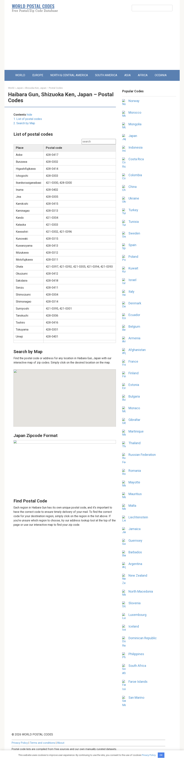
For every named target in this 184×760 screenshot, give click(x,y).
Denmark (134, 303)
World (11, 88)
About (60, 742)
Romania (134, 470)
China (132, 187)
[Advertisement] (92, 43)
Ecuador (134, 315)
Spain (132, 245)
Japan (19, 88)
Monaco (134, 408)
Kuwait (133, 268)
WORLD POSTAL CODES (33, 6)
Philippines (136, 654)
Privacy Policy (20, 742)
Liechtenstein (138, 517)
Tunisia (133, 222)
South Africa (137, 666)
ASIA (127, 75)
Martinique (136, 431)
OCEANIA (161, 75)
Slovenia (134, 603)
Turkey (133, 210)
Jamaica (134, 529)
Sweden (134, 233)
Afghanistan (137, 350)
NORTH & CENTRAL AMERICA (69, 75)
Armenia (134, 338)
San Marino (136, 697)
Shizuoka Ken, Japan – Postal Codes (44, 88)
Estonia (133, 385)
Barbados (135, 552)
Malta (132, 505)
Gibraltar (134, 420)
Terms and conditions (42, 742)
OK (161, 755)
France (133, 361)
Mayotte (134, 482)
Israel (132, 280)
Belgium (134, 326)
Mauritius (135, 494)
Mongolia (134, 124)
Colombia (135, 175)
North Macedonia (140, 591)
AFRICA (143, 75)
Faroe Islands (138, 681)
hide (29, 114)
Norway (133, 101)
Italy (131, 291)
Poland (133, 256)
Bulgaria (134, 396)
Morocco (134, 112)
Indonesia (135, 147)
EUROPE (37, 75)
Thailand (134, 443)
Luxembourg (137, 615)
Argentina (135, 564)
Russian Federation (142, 455)
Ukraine (133, 198)
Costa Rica (136, 159)
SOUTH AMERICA (106, 75)
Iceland (133, 626)
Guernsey (135, 540)
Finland (133, 373)
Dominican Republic (142, 638)
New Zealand (137, 575)
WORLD (20, 75)
